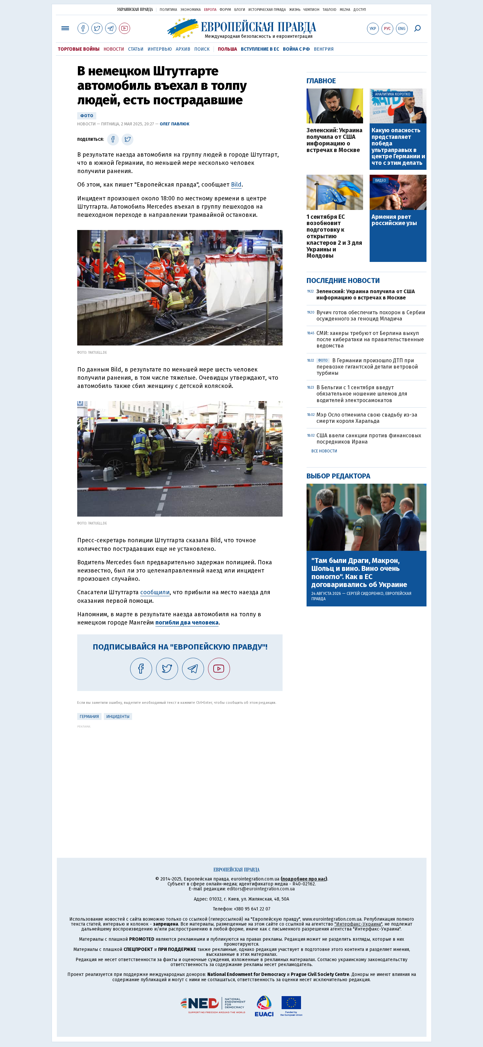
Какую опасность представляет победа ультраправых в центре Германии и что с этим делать (398, 146)
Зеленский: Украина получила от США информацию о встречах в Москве (334, 140)
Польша (227, 49)
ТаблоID (329, 10)
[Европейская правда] (241, 28)
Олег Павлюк (174, 123)
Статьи (136, 49)
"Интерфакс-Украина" (358, 924)
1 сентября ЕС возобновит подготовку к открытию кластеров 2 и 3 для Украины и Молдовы (334, 237)
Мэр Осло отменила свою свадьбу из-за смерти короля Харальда (366, 418)
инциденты (117, 716)
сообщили (155, 592)
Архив (183, 49)
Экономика (190, 10)
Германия (89, 716)
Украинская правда (135, 9)
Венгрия (324, 49)
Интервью (160, 49)
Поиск (202, 49)
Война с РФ (296, 49)
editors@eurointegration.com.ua (261, 889)
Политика (168, 10)
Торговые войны (79, 49)
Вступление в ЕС (260, 49)
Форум (225, 10)
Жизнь (294, 10)
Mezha (345, 10)
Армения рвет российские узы (394, 220)
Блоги (239, 10)
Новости (114, 49)
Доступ (360, 10)
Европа (210, 10)
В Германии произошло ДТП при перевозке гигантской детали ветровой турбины (367, 366)
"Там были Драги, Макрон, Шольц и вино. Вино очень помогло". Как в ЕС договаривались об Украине (359, 573)
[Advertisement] (180, 774)
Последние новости (343, 280)
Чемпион (311, 10)
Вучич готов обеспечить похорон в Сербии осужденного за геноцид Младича (370, 315)
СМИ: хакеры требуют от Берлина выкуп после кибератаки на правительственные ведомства (370, 339)
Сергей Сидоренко (365, 593)
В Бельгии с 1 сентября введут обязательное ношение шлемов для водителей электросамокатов (361, 393)
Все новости (324, 451)
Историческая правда (267, 10)
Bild (236, 184)
